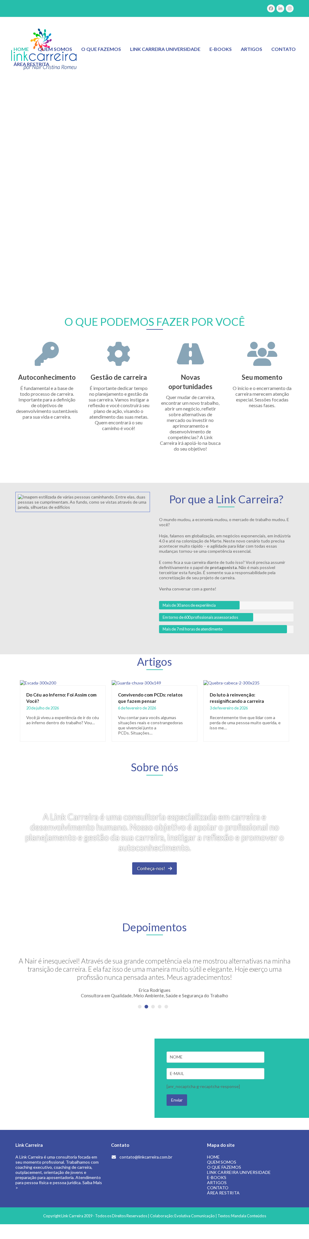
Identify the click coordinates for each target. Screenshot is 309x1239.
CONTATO (217, 1187)
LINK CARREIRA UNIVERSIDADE (239, 1172)
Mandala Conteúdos (248, 1215)
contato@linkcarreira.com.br (145, 1156)
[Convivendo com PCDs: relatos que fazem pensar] (136, 682)
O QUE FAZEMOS (224, 1167)
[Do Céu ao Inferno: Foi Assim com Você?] (38, 682)
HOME (213, 1156)
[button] (140, 1006)
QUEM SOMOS (221, 1162)
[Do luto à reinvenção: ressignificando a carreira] (231, 682)
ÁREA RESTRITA (223, 1192)
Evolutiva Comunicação (194, 1215)
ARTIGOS (217, 1182)
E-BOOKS (216, 1177)
